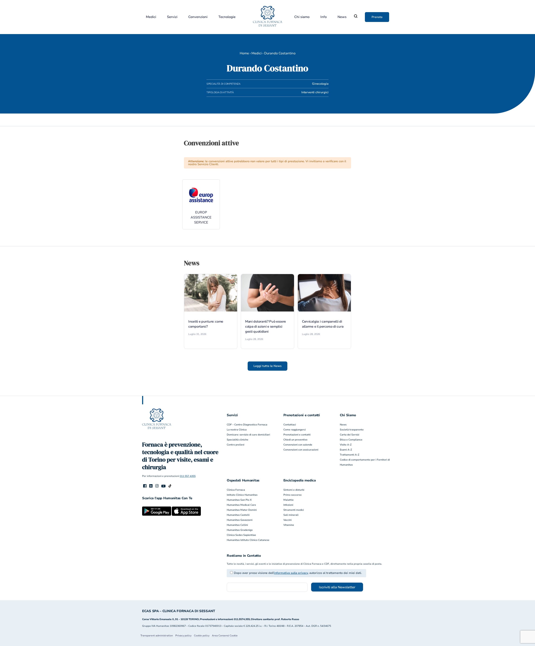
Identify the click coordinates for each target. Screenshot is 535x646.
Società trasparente (352, 429)
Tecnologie (227, 17)
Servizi (172, 17)
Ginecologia (320, 84)
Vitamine (288, 525)
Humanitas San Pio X (239, 500)
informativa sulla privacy (291, 573)
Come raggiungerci (294, 429)
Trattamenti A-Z (349, 454)
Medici (151, 17)
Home (244, 53)
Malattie (288, 500)
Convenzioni (198, 17)
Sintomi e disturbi (293, 490)
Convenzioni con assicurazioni (300, 449)
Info (323, 17)
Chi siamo (302, 17)
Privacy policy (183, 635)
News (342, 17)
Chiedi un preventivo (295, 439)
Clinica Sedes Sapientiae (241, 535)
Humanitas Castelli (238, 515)
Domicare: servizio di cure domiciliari (248, 434)
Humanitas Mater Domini (242, 510)
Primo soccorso (292, 495)
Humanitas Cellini (237, 525)
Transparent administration (156, 635)
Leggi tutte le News (267, 366)
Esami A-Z (346, 449)
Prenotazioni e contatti (297, 434)
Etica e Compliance (351, 439)
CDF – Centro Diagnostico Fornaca (247, 424)
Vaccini (287, 520)
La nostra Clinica (237, 429)
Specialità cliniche (237, 439)
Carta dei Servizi (349, 434)
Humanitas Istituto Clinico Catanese (248, 540)
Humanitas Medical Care (241, 505)
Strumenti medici (293, 510)
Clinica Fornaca (236, 490)
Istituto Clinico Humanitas (242, 495)
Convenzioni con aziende (297, 444)
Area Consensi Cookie (225, 635)
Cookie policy (201, 635)
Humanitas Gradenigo (240, 530)
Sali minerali (290, 515)
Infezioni (288, 505)
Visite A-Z (346, 444)
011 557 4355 (188, 476)
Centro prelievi (235, 444)
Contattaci (289, 424)
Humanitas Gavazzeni (239, 520)
